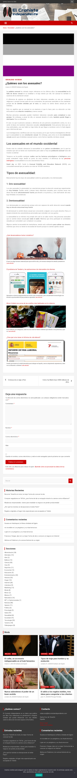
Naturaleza (8, 598)
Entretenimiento (10, 575)
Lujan (6, 532)
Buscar (70, 481)
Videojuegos (9, 625)
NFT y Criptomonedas (12, 600)
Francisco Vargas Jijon (12, 536)
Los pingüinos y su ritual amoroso (26, 527)
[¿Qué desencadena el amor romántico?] (36, 238)
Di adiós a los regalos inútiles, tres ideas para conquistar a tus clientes (56, 693)
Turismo (7, 623)
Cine (6, 565)
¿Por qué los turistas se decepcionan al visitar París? (22, 507)
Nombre (9, 428)
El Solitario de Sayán (21, 87)
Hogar (7, 580)
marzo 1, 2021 (9, 664)
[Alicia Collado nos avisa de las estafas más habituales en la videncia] (36, 306)
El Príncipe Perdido (55, 697)
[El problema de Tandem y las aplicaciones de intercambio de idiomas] (36, 272)
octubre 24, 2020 (10, 697)
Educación (8, 572)
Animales (8, 555)
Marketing (8, 588)
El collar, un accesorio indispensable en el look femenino (20, 659)
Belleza (7, 560)
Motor (7, 593)
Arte (6, 557)
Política (7, 608)
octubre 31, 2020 (46, 664)
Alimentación (9, 552)
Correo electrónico (12, 437)
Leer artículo (10, 263)
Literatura (8, 585)
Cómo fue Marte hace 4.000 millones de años (56, 381)
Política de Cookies (46, 725)
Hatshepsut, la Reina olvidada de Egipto (25, 523)
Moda (6, 590)
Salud (6, 613)
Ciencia (7, 562)
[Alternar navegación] (5, 23)
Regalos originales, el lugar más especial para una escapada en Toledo (28, 511)
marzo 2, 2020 (10, 87)
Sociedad (18, 79)
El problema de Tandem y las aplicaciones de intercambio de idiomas (31, 269)
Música (7, 595)
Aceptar (39, 775)
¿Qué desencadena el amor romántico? (20, 235)
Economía (8, 570)
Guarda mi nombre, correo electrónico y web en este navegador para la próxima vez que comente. (38, 456)
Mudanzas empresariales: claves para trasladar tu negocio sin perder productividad (32, 503)
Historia (7, 578)
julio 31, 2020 (45, 697)
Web (7, 445)
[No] (74, 773)
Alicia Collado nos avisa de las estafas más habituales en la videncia (31, 303)
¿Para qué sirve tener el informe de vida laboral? (23, 337)
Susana (7, 523)
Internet (7, 583)
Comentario (10, 404)
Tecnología (8, 620)
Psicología (8, 610)
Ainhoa (7, 540)
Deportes (8, 567)
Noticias (7, 603)
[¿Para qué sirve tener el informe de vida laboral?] (36, 340)
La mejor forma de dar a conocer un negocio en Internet (40, 536)
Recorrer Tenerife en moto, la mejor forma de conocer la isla (25, 494)
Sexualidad (10, 79)
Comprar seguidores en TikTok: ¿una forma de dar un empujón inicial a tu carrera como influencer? (37, 498)
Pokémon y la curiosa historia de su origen (26, 540)
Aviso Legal (44, 723)
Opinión (7, 605)
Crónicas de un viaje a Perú (17, 380)
